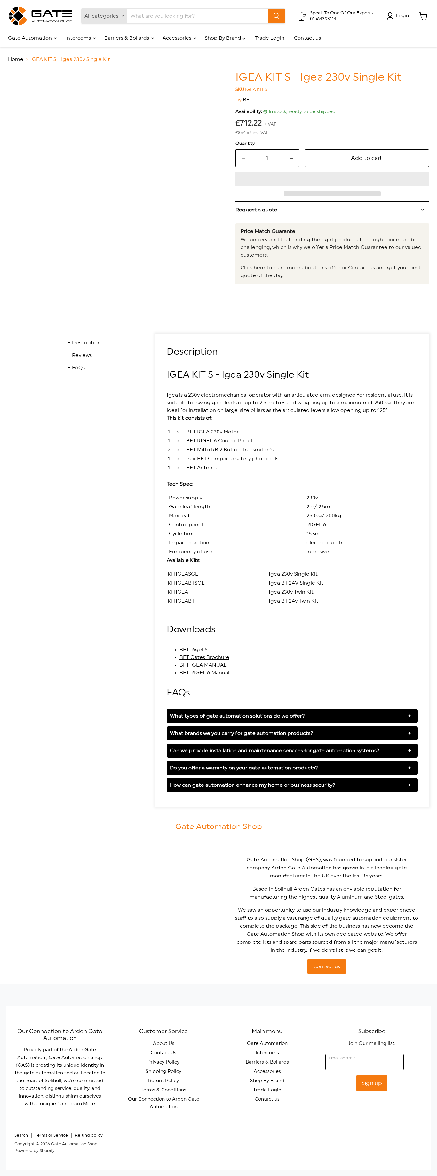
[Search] (276, 16)
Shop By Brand (223, 38)
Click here (253, 267)
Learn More (81, 1103)
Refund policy (89, 1135)
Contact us (307, 38)
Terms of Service (51, 1135)
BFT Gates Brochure (204, 657)
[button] (332, 179)
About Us (163, 1043)
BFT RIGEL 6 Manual (204, 672)
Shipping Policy (163, 1071)
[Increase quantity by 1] (291, 158)
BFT (247, 99)
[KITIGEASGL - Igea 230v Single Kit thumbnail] (20, 89)
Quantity (245, 143)
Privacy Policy (163, 1062)
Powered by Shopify (34, 1151)
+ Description (84, 342)
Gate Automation (30, 38)
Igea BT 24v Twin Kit (293, 601)
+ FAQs (76, 367)
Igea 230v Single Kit (293, 574)
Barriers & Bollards (127, 38)
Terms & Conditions (163, 1090)
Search (21, 1135)
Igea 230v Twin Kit (291, 592)
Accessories (178, 38)
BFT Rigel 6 (193, 649)
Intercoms (78, 38)
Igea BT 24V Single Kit (296, 583)
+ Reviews (80, 355)
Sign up (372, 1083)
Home (15, 59)
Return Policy (163, 1080)
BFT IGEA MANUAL (202, 665)
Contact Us (163, 1052)
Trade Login (269, 38)
